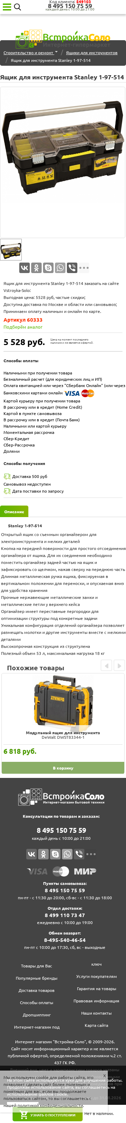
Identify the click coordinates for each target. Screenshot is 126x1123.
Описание (14, 511)
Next (119, 665)
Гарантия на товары (96, 988)
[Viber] (72, 268)
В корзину (63, 768)
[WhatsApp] (60, 268)
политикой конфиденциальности (50, 1105)
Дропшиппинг (37, 1015)
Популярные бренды (36, 978)
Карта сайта (96, 1025)
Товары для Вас (36, 966)
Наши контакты (96, 1013)
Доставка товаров (37, 990)
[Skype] (48, 268)
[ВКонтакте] (24, 268)
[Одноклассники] (36, 268)
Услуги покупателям (96, 976)
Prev (106, 665)
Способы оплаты (36, 1002)
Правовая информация (96, 1001)
